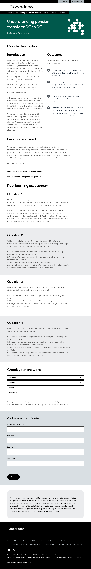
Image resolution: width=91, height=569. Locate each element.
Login (62, 1)
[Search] (78, 7)
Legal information (36, 544)
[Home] (16, 528)
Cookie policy (12, 544)
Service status (66, 541)
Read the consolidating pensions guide (24, 176)
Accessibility (51, 544)
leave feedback (61, 404)
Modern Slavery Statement (70, 544)
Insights (41, 541)
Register (76, 1)
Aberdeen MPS (29, 541)
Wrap (9, 541)
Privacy (24, 544)
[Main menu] (82, 6)
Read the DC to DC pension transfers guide (25, 171)
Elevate (17, 541)
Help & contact (52, 541)
